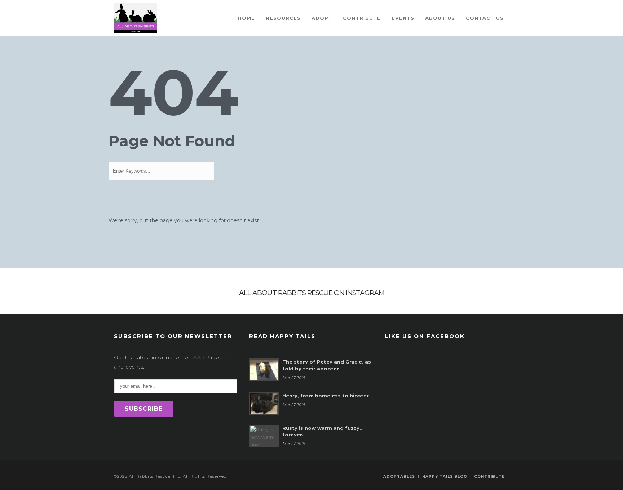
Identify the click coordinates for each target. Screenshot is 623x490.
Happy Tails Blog (444, 476)
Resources (283, 18)
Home (246, 18)
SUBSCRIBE (144, 408)
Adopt (322, 18)
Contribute (362, 18)
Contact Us (485, 18)
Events (403, 18)
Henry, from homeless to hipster (325, 395)
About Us (440, 18)
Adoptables (399, 476)
